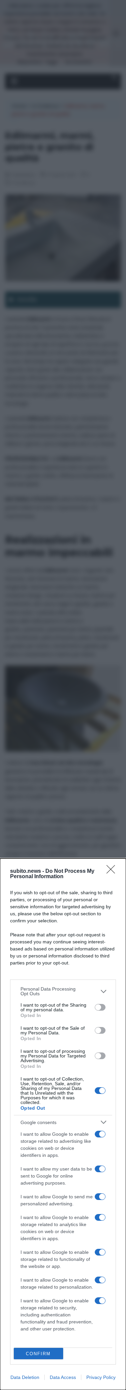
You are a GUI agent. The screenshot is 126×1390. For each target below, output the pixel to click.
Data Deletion (24, 1377)
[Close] (113, 871)
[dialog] (63, 1124)
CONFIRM (38, 1353)
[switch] (100, 1007)
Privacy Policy (101, 1377)
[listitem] (63, 991)
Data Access (63, 1377)
